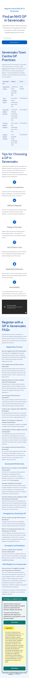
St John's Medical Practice (5, 125)
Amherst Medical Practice (5, 136)
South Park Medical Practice (6, 112)
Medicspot (10, 674)
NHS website (15, 480)
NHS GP (14, 353)
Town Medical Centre (5, 100)
